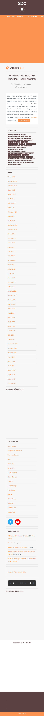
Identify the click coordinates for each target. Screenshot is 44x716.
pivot (10, 142)
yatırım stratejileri (27, 145)
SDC (22, 3)
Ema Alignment (26, 136)
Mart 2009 (11, 366)
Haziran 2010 (12, 300)
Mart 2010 (11, 313)
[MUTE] (25, 583)
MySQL (25, 87)
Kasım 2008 (11, 383)
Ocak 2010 (11, 322)
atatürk (26, 162)
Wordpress (11, 512)
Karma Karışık (12, 486)
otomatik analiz (31, 144)
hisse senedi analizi (14, 136)
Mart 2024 (11, 216)
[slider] (15, 583)
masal (20, 162)
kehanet (30, 160)
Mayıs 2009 (11, 357)
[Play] (10, 583)
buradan (34, 117)
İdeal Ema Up (13, 158)
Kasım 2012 (11, 251)
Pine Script (28, 138)
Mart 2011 (11, 265)
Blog (9, 459)
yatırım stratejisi (13, 144)
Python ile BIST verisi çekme (17, 151)
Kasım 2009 (11, 330)
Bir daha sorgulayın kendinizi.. (17, 558)
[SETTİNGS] (33, 583)
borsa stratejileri (13, 149)
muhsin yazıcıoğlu (21, 160)
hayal (15, 162)
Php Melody (17, 164)
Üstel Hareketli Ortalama (16, 138)
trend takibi (25, 142)
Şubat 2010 (11, 317)
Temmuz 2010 (12, 295)
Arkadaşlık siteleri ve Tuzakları (17, 547)
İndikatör (10, 481)
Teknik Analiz (13, 134)
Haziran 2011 (12, 260)
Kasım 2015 (11, 234)
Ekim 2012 (11, 256)
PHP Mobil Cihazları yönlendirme (18, 536)
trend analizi (28, 140)
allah (18, 142)
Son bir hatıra (12, 543)
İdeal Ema (12, 157)
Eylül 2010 (11, 287)
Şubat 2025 (11, 194)
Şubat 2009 (11, 370)
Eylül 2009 (11, 339)
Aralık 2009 (11, 326)
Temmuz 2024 (12, 212)
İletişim (27, 16)
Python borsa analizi (28, 153)
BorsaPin (34, 16)
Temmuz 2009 (12, 348)
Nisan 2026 (11, 177)
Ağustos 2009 (12, 344)
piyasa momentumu (14, 145)
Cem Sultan (31, 158)
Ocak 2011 (11, 273)
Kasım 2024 (11, 203)
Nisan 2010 (11, 308)
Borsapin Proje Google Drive (17, 572)
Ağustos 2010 (12, 291)
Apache (20, 87)
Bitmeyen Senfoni (13, 455)
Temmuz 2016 (12, 229)
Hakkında (20, 16)
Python (24, 134)
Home (8, 16)
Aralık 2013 (11, 243)
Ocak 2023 (11, 221)
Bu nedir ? (11, 468)
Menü (13, 16)
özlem (10, 162)
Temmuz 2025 (12, 185)
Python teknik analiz (15, 153)
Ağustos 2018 (12, 225)
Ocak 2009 (11, 374)
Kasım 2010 (11, 282)
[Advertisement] (22, 41)
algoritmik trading (19, 140)
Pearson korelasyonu (15, 155)
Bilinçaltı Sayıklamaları (15, 450)
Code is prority (12, 472)
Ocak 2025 (11, 199)
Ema (14, 142)
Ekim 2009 (11, 335)
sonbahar (11, 160)
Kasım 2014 (11, 238)
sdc (20, 543)
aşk (19, 134)
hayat (10, 140)
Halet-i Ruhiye (12, 477)
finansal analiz (22, 147)
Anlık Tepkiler (12, 446)
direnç (18, 157)
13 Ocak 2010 (17, 84)
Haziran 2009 (12, 352)
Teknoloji (28, 84)
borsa (21, 149)
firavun (11, 164)
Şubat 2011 (11, 269)
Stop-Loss (26, 155)
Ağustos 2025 (12, 181)
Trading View (22, 158)
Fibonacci (30, 157)
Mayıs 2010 (11, 304)
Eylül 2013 (11, 247)
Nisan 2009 (11, 361)
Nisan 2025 (11, 190)
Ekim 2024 (11, 207)
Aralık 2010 (11, 278)
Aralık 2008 (11, 379)
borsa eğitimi (12, 147)
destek (23, 157)
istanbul (31, 162)
